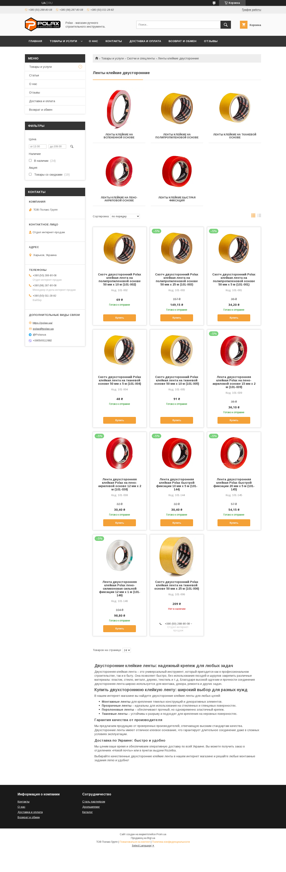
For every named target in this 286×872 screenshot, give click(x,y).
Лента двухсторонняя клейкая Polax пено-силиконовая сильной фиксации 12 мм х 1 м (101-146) (119, 588)
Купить (119, 317)
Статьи (34, 75)
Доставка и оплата (145, 41)
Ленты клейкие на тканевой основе (234, 136)
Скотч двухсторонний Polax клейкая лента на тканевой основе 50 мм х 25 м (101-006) (176, 585)
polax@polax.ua (43, 328)
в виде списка (259, 216)
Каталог (87, 812)
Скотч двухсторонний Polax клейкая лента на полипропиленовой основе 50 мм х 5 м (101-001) (233, 279)
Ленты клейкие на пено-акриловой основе (119, 199)
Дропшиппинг (91, 806)
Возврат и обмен (182, 41)
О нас (93, 41)
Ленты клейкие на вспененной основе (119, 136)
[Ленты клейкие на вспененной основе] (119, 108)
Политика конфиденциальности (171, 841)
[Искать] (225, 25)
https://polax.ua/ (43, 322)
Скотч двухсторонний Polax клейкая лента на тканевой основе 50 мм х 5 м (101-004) (119, 380)
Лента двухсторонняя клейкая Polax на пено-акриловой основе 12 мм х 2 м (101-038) (119, 484)
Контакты (114, 41)
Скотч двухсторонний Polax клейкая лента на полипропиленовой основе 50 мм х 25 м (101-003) (176, 279)
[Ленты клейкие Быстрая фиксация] (177, 171)
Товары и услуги (63, 41)
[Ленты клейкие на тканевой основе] (235, 108)
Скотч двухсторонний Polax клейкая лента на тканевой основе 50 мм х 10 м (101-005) (176, 380)
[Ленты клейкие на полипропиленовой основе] (177, 108)
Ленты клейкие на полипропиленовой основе (176, 136)
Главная (35, 41)
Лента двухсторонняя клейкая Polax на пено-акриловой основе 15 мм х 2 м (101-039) (234, 382)
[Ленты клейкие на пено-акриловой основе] (119, 171)
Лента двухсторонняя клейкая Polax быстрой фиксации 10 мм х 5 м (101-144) (176, 484)
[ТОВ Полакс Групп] (43, 30)
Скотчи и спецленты (141, 58)
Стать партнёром (93, 801)
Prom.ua (161, 834)
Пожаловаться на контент (135, 841)
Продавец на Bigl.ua (143, 838)
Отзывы (211, 41)
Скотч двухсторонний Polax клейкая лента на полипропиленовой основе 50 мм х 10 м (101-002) (119, 279)
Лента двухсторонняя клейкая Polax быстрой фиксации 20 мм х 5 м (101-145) (234, 484)
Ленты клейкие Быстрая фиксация (177, 199)
